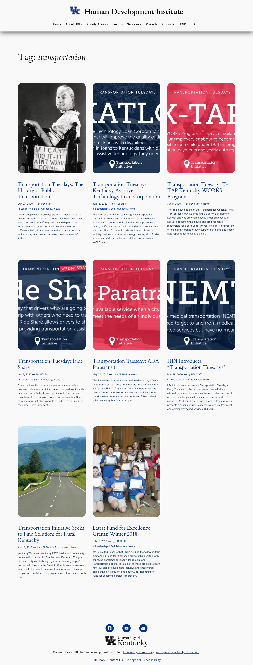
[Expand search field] (195, 24)
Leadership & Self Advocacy (36, 208)
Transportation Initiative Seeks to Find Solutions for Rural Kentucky (51, 534)
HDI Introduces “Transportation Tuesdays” (196, 364)
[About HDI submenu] (81, 24)
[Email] (143, 628)
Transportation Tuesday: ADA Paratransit (126, 364)
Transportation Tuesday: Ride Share (50, 364)
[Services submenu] (141, 24)
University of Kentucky (138, 652)
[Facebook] (110, 628)
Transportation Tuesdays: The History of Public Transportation (50, 191)
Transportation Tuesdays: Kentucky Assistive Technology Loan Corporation (126, 191)
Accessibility (152, 660)
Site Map (98, 660)
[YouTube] (126, 628)
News (57, 208)
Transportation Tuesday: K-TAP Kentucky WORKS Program (197, 191)
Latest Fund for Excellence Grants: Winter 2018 (121, 531)
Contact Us (115, 660)
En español (133, 660)
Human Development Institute (133, 12)
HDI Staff (46, 203)
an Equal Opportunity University (177, 652)
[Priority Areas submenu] (107, 24)
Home (57, 24)
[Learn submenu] (122, 24)
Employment (61, 547)
